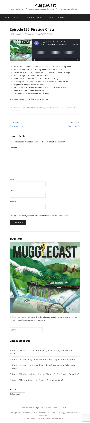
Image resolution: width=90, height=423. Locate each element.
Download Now (16, 99)
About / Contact (12, 17)
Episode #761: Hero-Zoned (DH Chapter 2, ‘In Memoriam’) (36, 380)
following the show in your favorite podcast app (48, 317)
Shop (50, 17)
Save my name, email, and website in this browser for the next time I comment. (41, 215)
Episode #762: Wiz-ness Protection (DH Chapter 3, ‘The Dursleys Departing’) (44, 374)
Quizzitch (61, 17)
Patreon (40, 17)
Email (12, 190)
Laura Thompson (65, 107)
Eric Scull (40, 107)
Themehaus (58, 419)
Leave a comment (45, 34)
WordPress (40, 419)
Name (12, 179)
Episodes (27, 17)
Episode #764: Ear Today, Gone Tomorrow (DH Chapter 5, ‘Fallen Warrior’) (43, 359)
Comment (14, 147)
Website (13, 201)
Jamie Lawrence (51, 107)
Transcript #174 (16, 126)
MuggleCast (45, 5)
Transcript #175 (74, 126)
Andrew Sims (31, 107)
